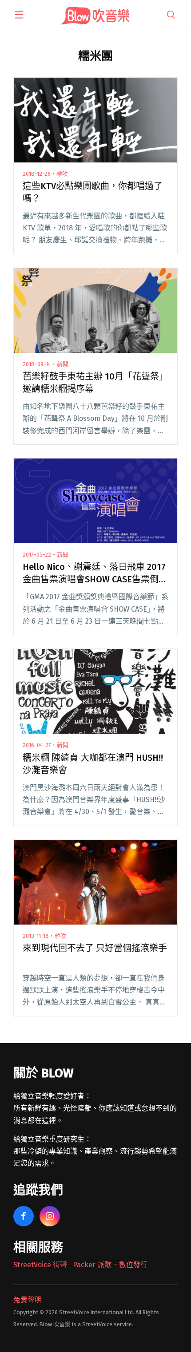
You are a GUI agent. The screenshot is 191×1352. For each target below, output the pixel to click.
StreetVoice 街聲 (40, 1265)
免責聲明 (27, 1300)
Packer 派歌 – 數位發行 (110, 1265)
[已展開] (19, 14)
